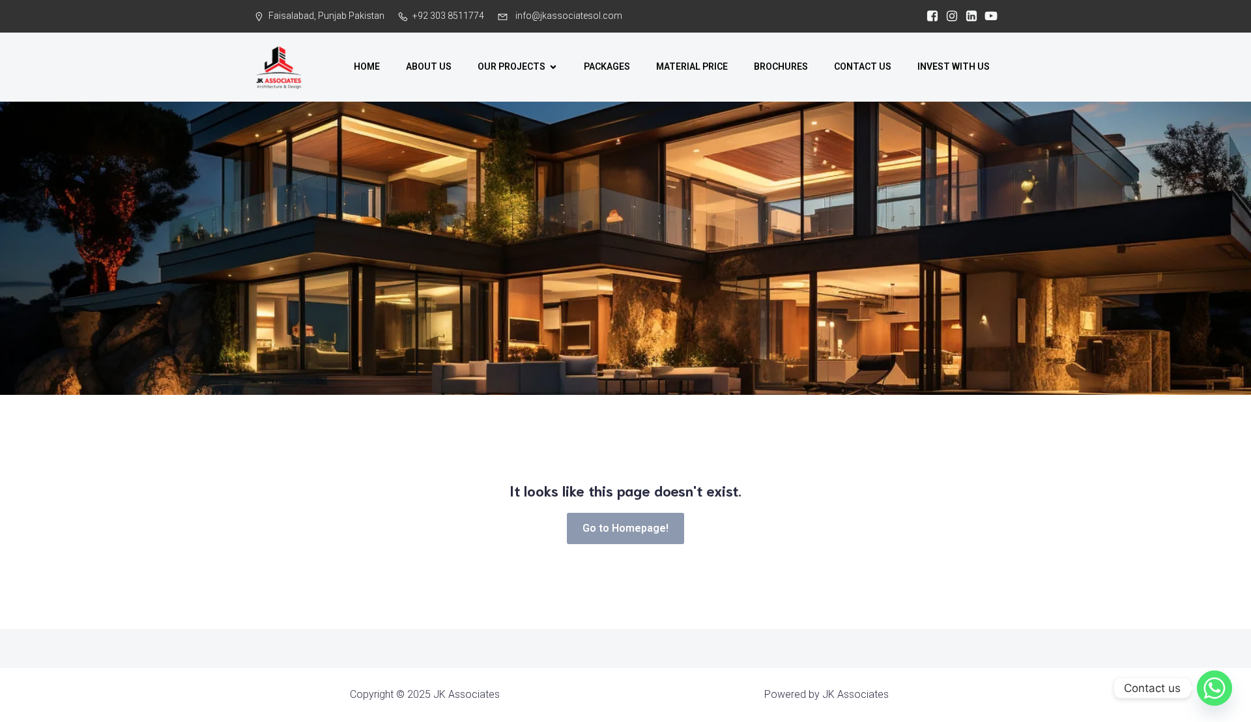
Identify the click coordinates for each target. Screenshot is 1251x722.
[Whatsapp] (1214, 688)
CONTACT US (862, 66)
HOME (367, 66)
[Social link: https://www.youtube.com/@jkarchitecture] (988, 16)
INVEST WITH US (953, 66)
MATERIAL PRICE (692, 66)
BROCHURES (781, 66)
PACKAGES (607, 66)
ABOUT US (429, 66)
